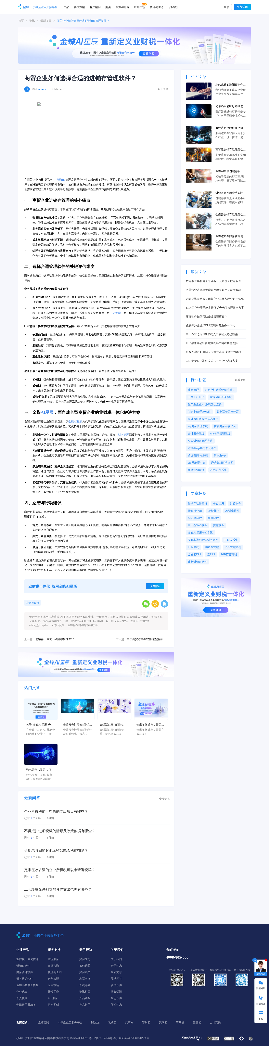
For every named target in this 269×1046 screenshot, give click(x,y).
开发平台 (53, 991)
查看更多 (164, 798)
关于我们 (116, 959)
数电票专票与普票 (228, 411)
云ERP (211, 554)
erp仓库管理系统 (220, 433)
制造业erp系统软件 (199, 411)
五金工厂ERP (196, 397)
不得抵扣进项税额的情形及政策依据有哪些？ (59, 831)
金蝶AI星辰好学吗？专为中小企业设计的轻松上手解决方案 (215, 352)
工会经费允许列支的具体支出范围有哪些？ (58, 889)
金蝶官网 (43, 1022)
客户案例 (95, 7)
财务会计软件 (24, 972)
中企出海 (218, 503)
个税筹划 (84, 985)
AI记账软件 (195, 518)
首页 (21, 20)
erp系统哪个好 (196, 462)
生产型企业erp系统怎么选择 (205, 404)
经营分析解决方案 (222, 462)
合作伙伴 (116, 985)
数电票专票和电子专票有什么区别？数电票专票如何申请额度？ (215, 281)
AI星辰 (47, 412)
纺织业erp (220, 455)
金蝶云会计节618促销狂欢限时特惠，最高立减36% (77, 725)
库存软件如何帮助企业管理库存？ (206, 316)
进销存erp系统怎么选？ (202, 448)
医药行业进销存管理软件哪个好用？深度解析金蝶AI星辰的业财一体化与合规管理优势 (215, 290)
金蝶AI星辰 (75, 421)
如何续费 (84, 972)
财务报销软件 (24, 978)
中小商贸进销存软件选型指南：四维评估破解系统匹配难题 (147, 639)
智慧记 (197, 1022)
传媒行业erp (195, 510)
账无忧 (95, 1022)
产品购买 (84, 998)
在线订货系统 (218, 470)
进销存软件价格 (197, 503)
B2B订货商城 (229, 554)
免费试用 (242, 7)
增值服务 (53, 959)
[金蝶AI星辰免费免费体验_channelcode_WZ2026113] (134, 45)
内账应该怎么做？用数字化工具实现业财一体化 (215, 298)
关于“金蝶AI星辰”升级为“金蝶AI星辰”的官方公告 (40, 725)
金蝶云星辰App (25, 1004)
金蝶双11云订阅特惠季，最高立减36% (112, 725)
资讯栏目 (84, 991)
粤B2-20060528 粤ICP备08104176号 (91, 1038)
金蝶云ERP (194, 554)
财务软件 (235, 503)
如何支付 (84, 959)
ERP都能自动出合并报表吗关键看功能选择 (212, 343)
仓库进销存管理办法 (200, 440)
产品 (66, 7)
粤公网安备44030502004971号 (131, 1038)
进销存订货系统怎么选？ (220, 389)
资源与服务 (122, 7)
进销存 (61, 179)
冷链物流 (213, 510)
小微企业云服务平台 (70, 1022)
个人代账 (21, 998)
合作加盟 (53, 978)
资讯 (32, 20)
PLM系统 (193, 547)
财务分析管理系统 (221, 397)
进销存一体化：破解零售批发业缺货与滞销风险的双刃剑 (56, 639)
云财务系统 (231, 539)
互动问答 (116, 978)
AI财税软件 (232, 510)
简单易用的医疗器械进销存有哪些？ (230, 106)
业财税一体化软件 (27, 959)
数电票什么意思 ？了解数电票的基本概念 (40, 770)
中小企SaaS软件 (197, 525)
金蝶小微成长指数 (27, 985)
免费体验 (155, 586)
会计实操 (215, 1022)
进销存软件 (32, 602)
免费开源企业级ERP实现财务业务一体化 (210, 325)
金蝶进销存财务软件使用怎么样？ (230, 236)
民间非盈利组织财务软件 (203, 539)
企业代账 (21, 991)
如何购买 (84, 965)
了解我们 (173, 7)
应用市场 (139, 7)
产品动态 (116, 965)
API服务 (53, 998)
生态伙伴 (116, 998)
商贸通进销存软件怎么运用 (230, 150)
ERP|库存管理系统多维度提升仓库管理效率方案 (215, 307)
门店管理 (115, 313)
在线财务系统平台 (225, 426)
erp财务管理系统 (198, 426)
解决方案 (79, 7)
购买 (108, 7)
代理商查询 (55, 972)
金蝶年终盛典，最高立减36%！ (150, 725)
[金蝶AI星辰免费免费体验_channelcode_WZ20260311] (96, 664)
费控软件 (218, 525)
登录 (226, 7)
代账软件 (213, 518)
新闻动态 (116, 1004)
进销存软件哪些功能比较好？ (230, 193)
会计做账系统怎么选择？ (203, 419)
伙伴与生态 (157, 7)
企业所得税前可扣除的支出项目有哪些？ (56, 811)
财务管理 (123, 434)
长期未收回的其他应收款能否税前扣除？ (56, 850)
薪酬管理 (193, 389)
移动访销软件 (196, 470)
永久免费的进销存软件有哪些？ (230, 85)
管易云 (146, 1022)
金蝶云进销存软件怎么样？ (229, 215)
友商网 (129, 1022)
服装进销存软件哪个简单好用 (230, 128)
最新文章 (45, 20)
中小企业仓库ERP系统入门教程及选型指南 (212, 334)
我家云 (163, 1022)
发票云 (112, 1022)
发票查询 (84, 978)
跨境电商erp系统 (198, 455)
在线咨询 (53, 965)
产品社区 (84, 1004)
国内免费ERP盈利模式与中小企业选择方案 (212, 360)
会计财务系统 (196, 433)
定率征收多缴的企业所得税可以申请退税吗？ (59, 870)
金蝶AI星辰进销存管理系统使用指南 (229, 171)
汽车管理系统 (233, 547)
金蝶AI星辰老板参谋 (200, 532)
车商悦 (180, 1022)
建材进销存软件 (197, 561)
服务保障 (116, 991)
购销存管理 (212, 547)
